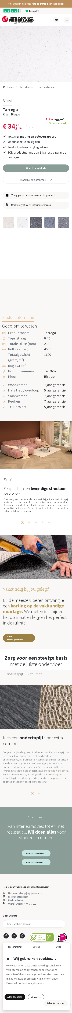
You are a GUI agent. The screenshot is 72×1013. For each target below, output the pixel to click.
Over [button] (58, 946)
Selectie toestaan (55, 1003)
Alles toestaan (14, 996)
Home (10, 87)
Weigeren (36, 997)
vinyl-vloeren (26, 87)
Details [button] (36, 946)
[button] (36, 4)
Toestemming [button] (13, 946)
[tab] (22, 522)
